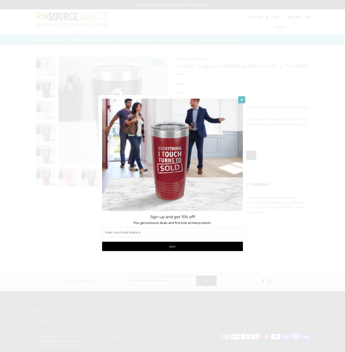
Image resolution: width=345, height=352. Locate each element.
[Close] (241, 99)
